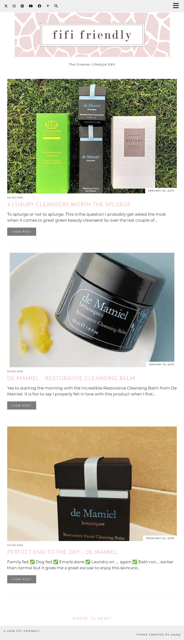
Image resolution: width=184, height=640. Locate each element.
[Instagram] (14, 6)
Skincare (15, 197)
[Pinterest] (22, 6)
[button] (177, 6)
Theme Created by (158, 634)
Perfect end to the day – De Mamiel (62, 552)
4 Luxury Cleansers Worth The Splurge (69, 205)
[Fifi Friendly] (92, 30)
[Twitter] (6, 6)
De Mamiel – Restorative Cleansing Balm (71, 379)
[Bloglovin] (48, 6)
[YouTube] (31, 6)
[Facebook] (39, 6)
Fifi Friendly (28, 631)
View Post (21, 231)
